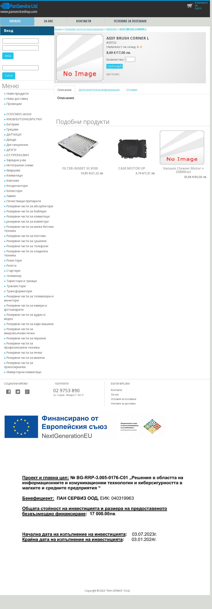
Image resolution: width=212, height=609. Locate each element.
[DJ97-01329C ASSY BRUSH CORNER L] (79, 57)
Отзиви (132, 90)
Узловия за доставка (123, 403)
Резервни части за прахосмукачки (84, 29)
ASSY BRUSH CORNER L (133, 29)
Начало (15, 21)
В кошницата (201, 2)
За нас (48, 21)
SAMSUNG (111, 29)
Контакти (83, 21)
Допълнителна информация (99, 90)
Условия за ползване (130, 21)
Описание (64, 90)
